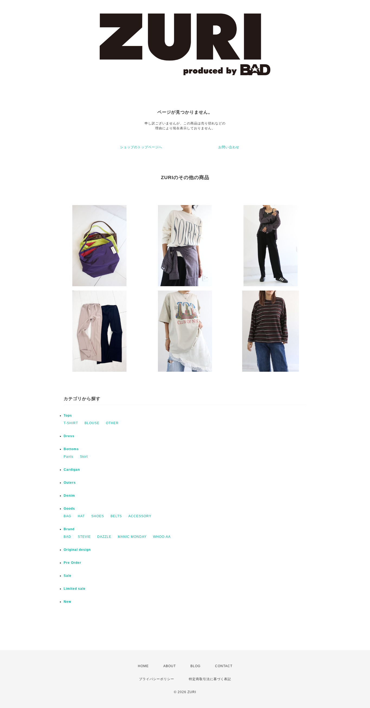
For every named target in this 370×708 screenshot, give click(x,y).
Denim (69, 496)
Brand (69, 529)
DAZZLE (104, 537)
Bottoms (71, 449)
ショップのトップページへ (141, 147)
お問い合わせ (228, 147)
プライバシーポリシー (156, 679)
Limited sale (75, 589)
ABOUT (169, 666)
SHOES (97, 516)
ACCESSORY (139, 516)
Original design (77, 550)
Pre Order (72, 563)
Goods (69, 509)
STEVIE (84, 537)
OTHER (112, 423)
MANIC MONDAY (132, 537)
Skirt (84, 457)
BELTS (116, 516)
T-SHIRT (71, 423)
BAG (67, 516)
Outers (70, 483)
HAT (81, 516)
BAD (67, 537)
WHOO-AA (162, 537)
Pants (68, 457)
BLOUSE (92, 423)
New (67, 602)
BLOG (195, 666)
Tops (68, 415)
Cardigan (72, 470)
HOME (143, 666)
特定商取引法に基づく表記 (210, 679)
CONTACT (223, 666)
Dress (69, 436)
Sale (68, 576)
